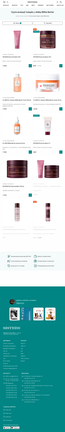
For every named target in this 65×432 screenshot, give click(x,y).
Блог (4, 358)
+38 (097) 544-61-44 (29, 392)
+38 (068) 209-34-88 (29, 397)
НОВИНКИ (40, 5)
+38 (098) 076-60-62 (29, 402)
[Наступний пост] (53, 314)
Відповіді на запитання (9, 348)
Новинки (23, 356)
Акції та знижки (25, 358)
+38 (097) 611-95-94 (29, 383)
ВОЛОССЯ (6, 5)
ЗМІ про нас (6, 353)
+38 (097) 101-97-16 (29, 387)
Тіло (22, 348)
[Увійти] (57, 2)
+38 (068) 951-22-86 (11, 395)
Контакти (5, 363)
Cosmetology (8, 420)
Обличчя (23, 346)
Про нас (5, 351)
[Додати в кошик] (30, 65)
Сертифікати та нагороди (9, 356)
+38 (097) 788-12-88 (11, 388)
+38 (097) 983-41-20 (11, 390)
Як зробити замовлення (9, 346)
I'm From (5, 54)
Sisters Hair (8, 410)
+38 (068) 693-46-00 (11, 392)
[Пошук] (7, 2)
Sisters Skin (8, 413)
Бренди (23, 361)
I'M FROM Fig (11, 54)
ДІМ (27, 5)
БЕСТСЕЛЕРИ (50, 5)
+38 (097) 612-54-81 (11, 385)
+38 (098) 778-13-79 (29, 378)
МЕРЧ (33, 5)
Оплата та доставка (8, 343)
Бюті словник (6, 361)
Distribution (8, 416)
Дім (22, 351)
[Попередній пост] (12, 314)
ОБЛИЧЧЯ (14, 5)
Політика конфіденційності (10, 368)
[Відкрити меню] (4, 2)
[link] (61, 2)
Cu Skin (4, 97)
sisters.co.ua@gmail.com (12, 376)
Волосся (23, 343)
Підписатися (20, 303)
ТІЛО (21, 5)
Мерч (22, 353)
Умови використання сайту (10, 366)
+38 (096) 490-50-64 (11, 397)
